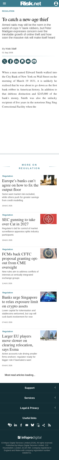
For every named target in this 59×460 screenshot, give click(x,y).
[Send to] (28, 61)
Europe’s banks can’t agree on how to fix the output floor (20, 185)
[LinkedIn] (16, 61)
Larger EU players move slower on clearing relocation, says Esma (17, 342)
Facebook (21, 425)
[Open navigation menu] (3, 4)
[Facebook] (10, 61)
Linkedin (15, 425)
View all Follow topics (10, 425)
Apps (38, 425)
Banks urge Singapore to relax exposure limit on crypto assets (20, 301)
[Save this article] (22, 61)
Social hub (44, 425)
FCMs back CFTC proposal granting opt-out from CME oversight (20, 260)
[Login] (56, 3)
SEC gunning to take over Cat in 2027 (18, 221)
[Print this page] (34, 61)
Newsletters (27, 425)
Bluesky (32, 425)
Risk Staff (11, 48)
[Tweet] (4, 61)
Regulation (8, 11)
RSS (49, 425)
